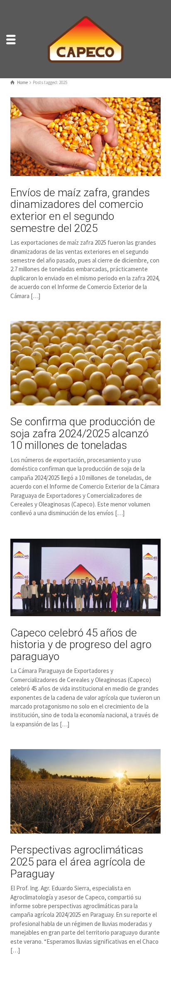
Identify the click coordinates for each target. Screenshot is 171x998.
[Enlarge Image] (85, 136)
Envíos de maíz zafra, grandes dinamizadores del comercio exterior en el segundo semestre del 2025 (80, 210)
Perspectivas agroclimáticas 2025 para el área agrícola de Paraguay (77, 862)
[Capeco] (85, 38)
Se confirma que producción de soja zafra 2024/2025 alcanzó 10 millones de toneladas (82, 433)
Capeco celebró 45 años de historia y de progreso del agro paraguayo (80, 645)
